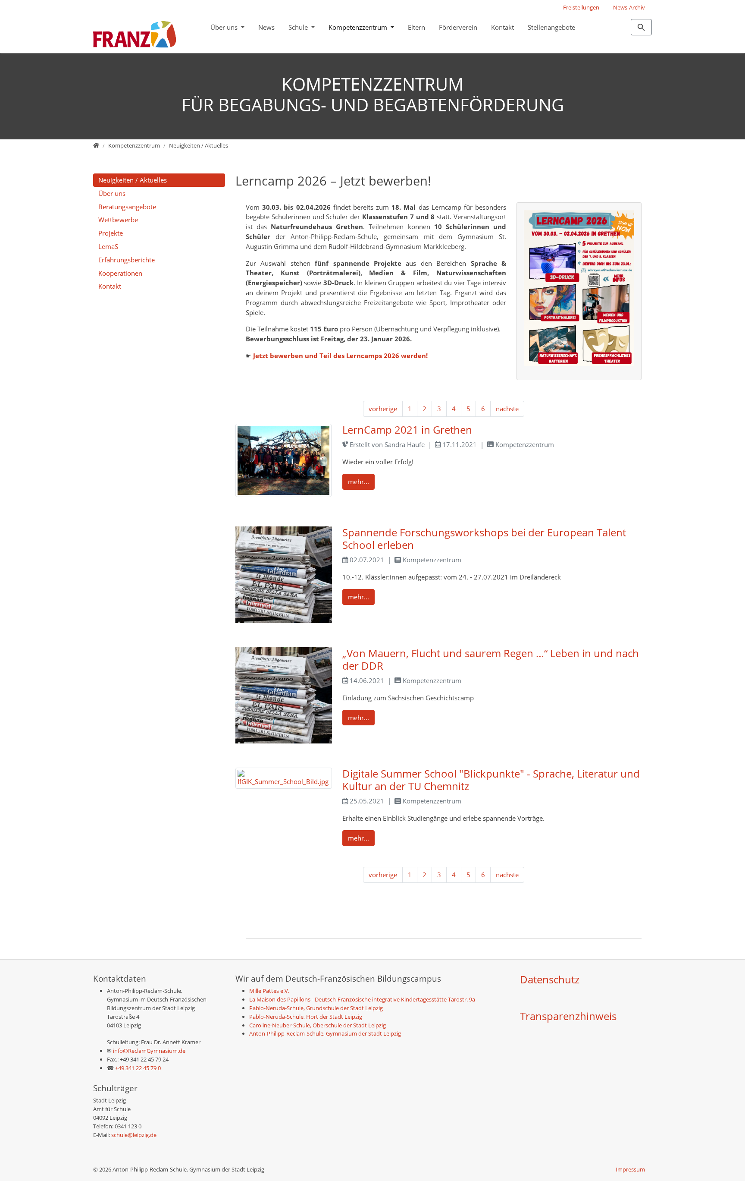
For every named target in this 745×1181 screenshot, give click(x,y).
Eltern (416, 27)
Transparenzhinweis (568, 1016)
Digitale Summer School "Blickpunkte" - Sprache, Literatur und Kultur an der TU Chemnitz (491, 779)
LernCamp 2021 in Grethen (407, 429)
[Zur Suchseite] (641, 27)
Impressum (630, 1169)
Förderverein (458, 27)
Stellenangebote (551, 27)
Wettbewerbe (118, 219)
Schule (299, 27)
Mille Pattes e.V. (269, 991)
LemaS (108, 246)
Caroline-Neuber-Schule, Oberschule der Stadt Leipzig (317, 1025)
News (266, 27)
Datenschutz (549, 979)
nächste (507, 408)
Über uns (224, 27)
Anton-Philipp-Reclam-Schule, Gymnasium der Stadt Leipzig (325, 1033)
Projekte (110, 233)
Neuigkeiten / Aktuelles (132, 180)
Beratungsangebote (127, 206)
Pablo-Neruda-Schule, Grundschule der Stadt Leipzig (316, 1008)
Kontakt (502, 27)
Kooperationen (120, 273)
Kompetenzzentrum (359, 27)
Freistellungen (581, 7)
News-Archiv (629, 7)
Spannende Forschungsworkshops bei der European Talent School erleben (484, 538)
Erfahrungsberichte (126, 259)
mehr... (358, 481)
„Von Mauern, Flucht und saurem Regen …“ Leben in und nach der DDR (490, 659)
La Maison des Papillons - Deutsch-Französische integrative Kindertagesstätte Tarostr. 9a (362, 999)
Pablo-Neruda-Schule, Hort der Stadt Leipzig (305, 1016)
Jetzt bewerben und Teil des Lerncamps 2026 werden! (340, 355)
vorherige (383, 408)
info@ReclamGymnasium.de (148, 1051)
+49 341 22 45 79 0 (138, 1068)
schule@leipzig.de (134, 1135)
